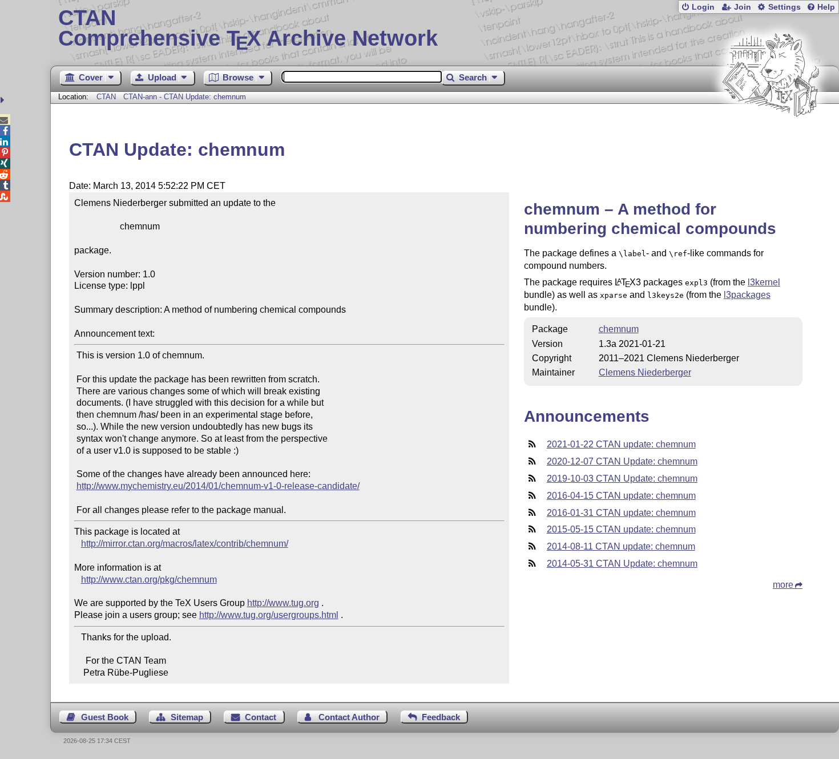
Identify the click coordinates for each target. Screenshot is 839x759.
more (783, 585)
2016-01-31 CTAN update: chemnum (621, 513)
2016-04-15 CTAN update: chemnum (621, 495)
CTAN (106, 96)
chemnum (619, 329)
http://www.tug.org (283, 603)
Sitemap (187, 717)
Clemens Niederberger (645, 372)
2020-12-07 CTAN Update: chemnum (622, 461)
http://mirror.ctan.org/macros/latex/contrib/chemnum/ (184, 543)
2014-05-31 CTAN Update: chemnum (622, 563)
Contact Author (349, 717)
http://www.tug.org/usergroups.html (268, 615)
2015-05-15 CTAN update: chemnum (621, 529)
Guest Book (104, 717)
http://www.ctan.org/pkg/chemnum (149, 579)
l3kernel (764, 282)
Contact (260, 717)
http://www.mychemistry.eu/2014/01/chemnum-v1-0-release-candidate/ (218, 486)
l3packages (747, 295)
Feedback (441, 717)
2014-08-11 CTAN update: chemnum (621, 546)
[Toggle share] (4, 100)
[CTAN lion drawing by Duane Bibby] (770, 138)
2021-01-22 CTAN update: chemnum (621, 444)
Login (703, 7)
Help (826, 7)
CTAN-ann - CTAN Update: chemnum (184, 96)
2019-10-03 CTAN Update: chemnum (622, 478)
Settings (784, 7)
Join (742, 7)
